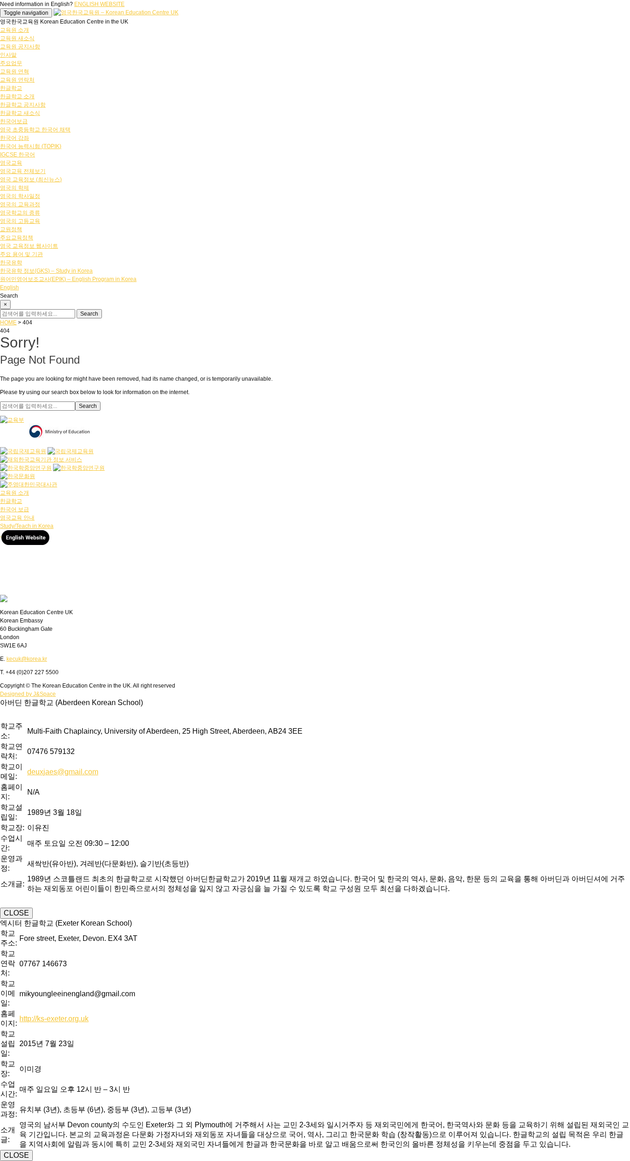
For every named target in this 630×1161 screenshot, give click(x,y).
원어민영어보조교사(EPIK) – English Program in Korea (68, 279)
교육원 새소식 (17, 38)
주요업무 (11, 63)
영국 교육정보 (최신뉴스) (31, 179)
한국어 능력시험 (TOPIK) (30, 146)
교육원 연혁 (14, 71)
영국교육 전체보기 (23, 171)
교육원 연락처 (17, 80)
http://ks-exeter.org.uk (54, 1019)
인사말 (8, 55)
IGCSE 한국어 (17, 154)
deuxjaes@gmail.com (62, 772)
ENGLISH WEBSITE (99, 4)
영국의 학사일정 (20, 196)
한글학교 (11, 88)
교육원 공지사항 (20, 46)
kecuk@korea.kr (26, 659)
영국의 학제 (14, 188)
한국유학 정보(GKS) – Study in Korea (46, 271)
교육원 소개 (14, 30)
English (9, 287)
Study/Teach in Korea (26, 526)
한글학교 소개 (17, 96)
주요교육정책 (16, 237)
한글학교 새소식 (20, 113)
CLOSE (16, 913)
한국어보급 (14, 121)
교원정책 (11, 229)
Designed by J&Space (28, 694)
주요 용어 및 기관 (21, 254)
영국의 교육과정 (20, 204)
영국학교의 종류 (20, 212)
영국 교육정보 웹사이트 (29, 246)
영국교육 (11, 163)
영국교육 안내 (17, 518)
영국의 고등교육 (20, 221)
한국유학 (11, 262)
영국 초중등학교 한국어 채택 (35, 129)
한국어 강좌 (14, 138)
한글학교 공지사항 (23, 105)
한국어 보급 (14, 509)
